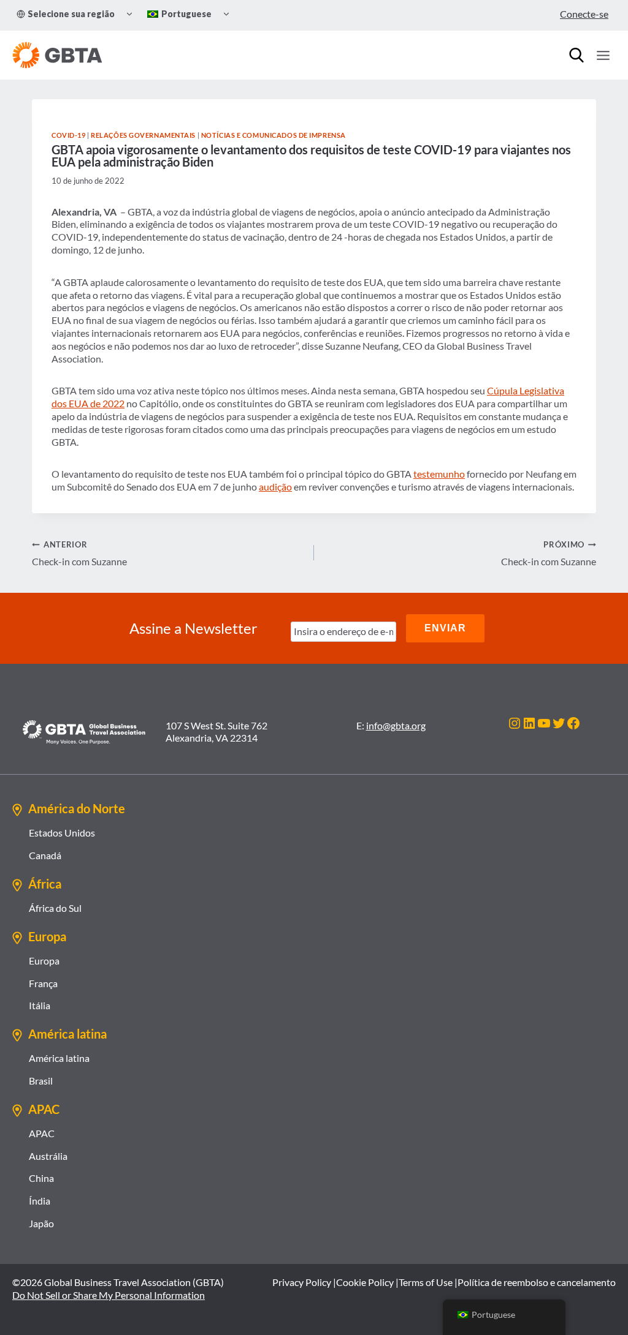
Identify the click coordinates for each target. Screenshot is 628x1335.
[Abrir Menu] (603, 55)
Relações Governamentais (143, 135)
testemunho (439, 473)
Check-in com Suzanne (79, 553)
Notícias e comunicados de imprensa (273, 135)
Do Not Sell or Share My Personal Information (108, 1295)
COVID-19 (68, 135)
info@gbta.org (396, 725)
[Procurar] (576, 55)
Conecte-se (584, 14)
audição (275, 486)
